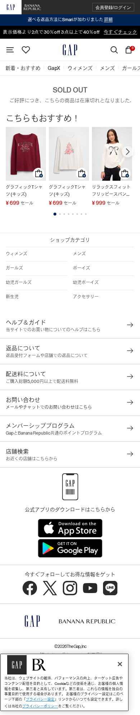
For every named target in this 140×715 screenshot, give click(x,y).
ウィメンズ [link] (80, 68)
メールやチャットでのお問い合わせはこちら (49, 407)
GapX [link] (54, 68)
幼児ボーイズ (86, 282)
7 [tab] (81, 214)
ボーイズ (81, 268)
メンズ (79, 253)
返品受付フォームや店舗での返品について (47, 355)
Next (128, 151)
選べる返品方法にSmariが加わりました (70, 19)
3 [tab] (64, 214)
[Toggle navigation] (10, 50)
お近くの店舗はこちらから (31, 458)
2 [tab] (60, 214)
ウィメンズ (16, 253)
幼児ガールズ (19, 282)
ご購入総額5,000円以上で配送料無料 (42, 381)
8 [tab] (86, 214)
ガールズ (14, 268)
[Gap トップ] (70, 49)
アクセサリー (86, 296)
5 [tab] (73, 214)
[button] (113, 7)
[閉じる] (120, 664)
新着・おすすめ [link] (23, 68)
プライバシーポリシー (40, 706)
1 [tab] (54, 214)
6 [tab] (77, 214)
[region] (64, 682)
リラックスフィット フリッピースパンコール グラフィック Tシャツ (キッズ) (111, 191)
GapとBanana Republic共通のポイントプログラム (54, 433)
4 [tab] (68, 214)
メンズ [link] (107, 68)
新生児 (12, 296)
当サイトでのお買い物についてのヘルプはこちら (53, 329)
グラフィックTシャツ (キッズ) (24, 191)
